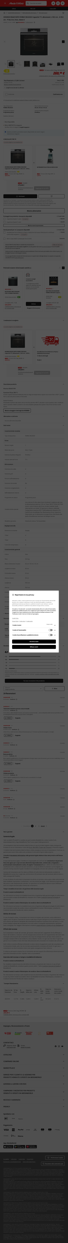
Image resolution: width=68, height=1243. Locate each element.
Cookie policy (29, 621)
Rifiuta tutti (34, 647)
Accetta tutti (34, 641)
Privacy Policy (15, 621)
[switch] (51, 630)
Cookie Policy (15, 618)
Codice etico (22, 621)
